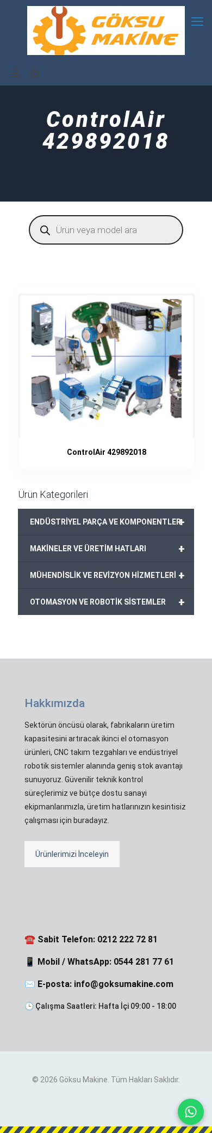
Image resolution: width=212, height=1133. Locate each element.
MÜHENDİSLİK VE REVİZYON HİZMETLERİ (107, 575)
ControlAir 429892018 (106, 452)
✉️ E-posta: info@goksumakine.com (98, 984)
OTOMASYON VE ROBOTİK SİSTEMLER (107, 601)
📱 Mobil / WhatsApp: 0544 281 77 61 (99, 962)
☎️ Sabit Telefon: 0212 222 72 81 (91, 939)
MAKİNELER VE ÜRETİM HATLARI (107, 548)
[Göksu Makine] (106, 29)
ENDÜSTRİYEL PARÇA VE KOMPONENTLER (107, 521)
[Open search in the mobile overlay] (106, 230)
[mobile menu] (197, 22)
